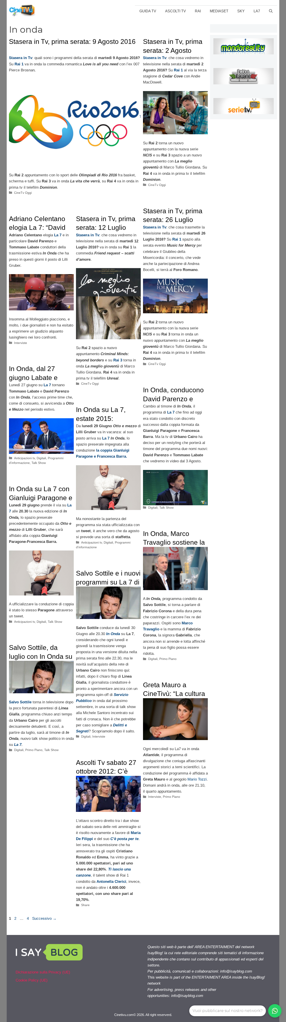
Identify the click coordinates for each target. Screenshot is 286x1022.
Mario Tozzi (197, 779)
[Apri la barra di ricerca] (271, 11)
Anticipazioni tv (24, 458)
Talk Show (39, 463)
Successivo (44, 918)
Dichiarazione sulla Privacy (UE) (43, 972)
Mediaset (219, 11)
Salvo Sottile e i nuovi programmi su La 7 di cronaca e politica (108, 582)
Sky (241, 11)
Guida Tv (147, 11)
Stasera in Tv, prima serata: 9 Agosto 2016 (72, 41)
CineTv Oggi (23, 192)
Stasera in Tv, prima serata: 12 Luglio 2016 (105, 227)
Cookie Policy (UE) (32, 980)
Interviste (20, 343)
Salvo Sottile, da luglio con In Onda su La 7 (40, 656)
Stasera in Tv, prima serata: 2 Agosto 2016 (172, 50)
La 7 (17, 744)
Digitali (41, 458)
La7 (257, 11)
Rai (198, 11)
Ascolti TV (175, 11)
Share (85, 905)
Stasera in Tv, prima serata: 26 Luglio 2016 (172, 219)
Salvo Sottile (20, 702)
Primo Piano (168, 659)
